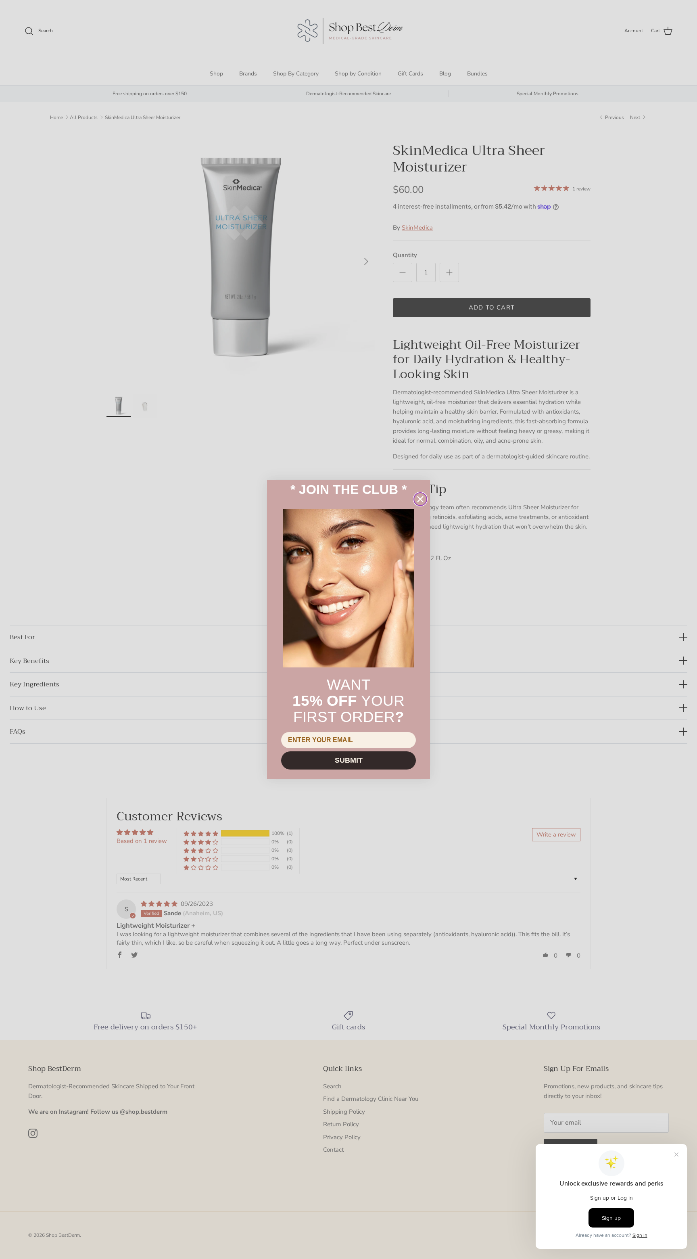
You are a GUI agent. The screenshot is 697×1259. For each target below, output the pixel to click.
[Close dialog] (420, 499)
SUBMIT (349, 760)
